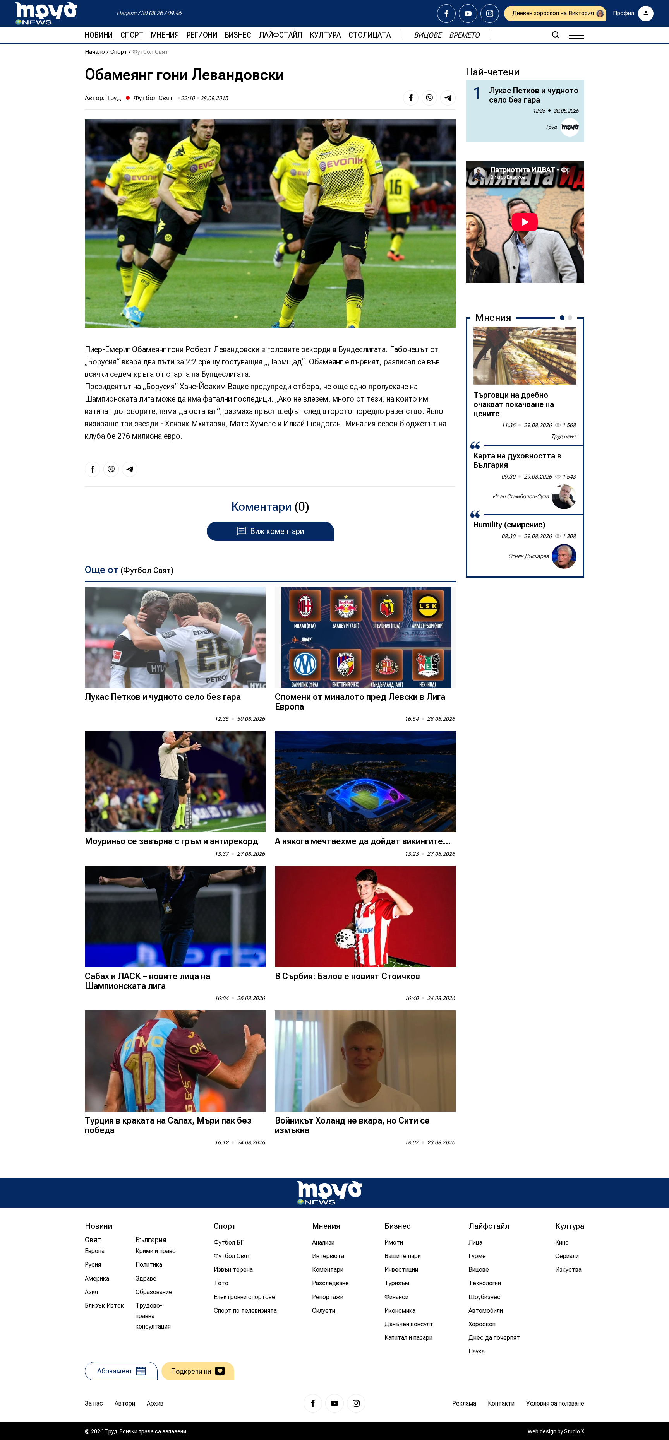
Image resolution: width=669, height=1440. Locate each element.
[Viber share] (429, 98)
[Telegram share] (448, 98)
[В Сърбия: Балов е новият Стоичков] (365, 917)
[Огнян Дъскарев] (564, 556)
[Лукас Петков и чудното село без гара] (175, 637)
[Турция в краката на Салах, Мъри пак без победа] (175, 1061)
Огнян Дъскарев (528, 556)
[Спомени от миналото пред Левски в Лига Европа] (365, 637)
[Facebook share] (411, 98)
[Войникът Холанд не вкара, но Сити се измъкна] (365, 1061)
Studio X (574, 1431)
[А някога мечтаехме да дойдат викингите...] (365, 782)
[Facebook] (446, 13)
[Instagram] (489, 13)
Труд (113, 98)
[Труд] (329, 1193)
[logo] (46, 13)
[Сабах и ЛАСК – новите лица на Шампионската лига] (175, 917)
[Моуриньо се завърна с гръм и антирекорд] (175, 782)
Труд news (563, 436)
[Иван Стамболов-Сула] (564, 496)
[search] (555, 35)
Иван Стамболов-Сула (520, 496)
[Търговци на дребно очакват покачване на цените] (524, 356)
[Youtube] (468, 13)
